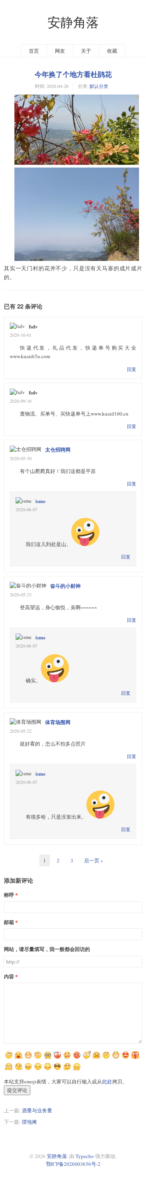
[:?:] (77, 1069)
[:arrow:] (38, 1058)
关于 (86, 50)
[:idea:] (106, 1058)
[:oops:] (116, 1058)
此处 (107, 1081)
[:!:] (67, 1069)
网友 (60, 50)
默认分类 (99, 86)
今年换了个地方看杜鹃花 (73, 74)
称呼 (9, 894)
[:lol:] (38, 1069)
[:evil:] (86, 1058)
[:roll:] (135, 1058)
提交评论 (17, 1090)
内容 (9, 976)
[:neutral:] (18, 1058)
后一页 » (93, 860)
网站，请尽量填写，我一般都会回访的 (47, 949)
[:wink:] (9, 1069)
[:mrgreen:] (9, 1058)
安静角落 (73, 22)
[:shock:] (48, 1058)
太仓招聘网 (57, 449)
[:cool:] (77, 1058)
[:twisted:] (28, 1058)
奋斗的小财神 (65, 585)
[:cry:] (18, 1069)
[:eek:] (28, 1069)
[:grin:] (96, 1058)
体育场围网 (57, 722)
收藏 (112, 50)
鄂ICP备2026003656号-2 (73, 1163)
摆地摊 (29, 1121)
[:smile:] (57, 1058)
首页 (34, 50)
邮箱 (9, 922)
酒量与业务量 (37, 1110)
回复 (131, 369)
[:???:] (67, 1058)
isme (40, 501)
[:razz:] (125, 1058)
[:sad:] (57, 1069)
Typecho (85, 1156)
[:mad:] (48, 1069)
